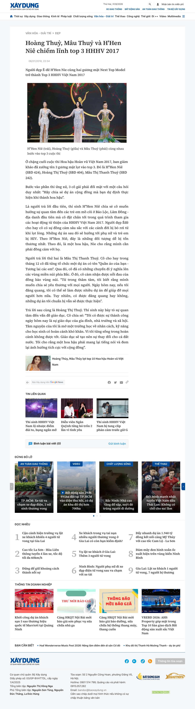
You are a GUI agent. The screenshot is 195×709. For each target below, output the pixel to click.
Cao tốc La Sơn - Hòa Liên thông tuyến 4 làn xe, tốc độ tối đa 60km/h (42, 554)
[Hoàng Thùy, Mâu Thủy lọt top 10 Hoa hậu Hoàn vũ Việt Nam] (38, 363)
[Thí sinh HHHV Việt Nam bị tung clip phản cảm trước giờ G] (112, 408)
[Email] (121, 382)
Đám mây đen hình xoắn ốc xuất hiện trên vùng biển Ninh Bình (158, 554)
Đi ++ (155, 16)
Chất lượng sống (83, 16)
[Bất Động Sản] (148, 676)
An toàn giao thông (153, 9)
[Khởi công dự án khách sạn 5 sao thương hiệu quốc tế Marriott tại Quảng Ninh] (34, 601)
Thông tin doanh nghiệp (33, 584)
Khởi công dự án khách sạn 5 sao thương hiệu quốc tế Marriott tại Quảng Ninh (34, 623)
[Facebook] (109, 382)
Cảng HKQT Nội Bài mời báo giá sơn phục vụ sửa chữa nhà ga (74, 621)
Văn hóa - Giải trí (103, 16)
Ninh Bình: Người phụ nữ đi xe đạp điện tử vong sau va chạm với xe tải (101, 570)
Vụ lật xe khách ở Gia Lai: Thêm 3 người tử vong (97, 554)
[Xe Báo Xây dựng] (175, 676)
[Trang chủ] (11, 16)
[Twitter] (115, 382)
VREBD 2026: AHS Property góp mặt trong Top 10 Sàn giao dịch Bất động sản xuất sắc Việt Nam (159, 625)
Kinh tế (55, 16)
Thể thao (120, 16)
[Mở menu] (183, 16)
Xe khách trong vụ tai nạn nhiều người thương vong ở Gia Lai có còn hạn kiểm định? (101, 537)
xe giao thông (114, 9)
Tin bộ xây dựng (176, 9)
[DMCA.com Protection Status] (161, 692)
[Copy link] (127, 382)
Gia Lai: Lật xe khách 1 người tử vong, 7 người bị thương (157, 570)
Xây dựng (29, 16)
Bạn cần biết (24, 645)
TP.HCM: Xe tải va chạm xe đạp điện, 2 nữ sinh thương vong (34, 504)
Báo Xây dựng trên (40, 382)
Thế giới (145, 16)
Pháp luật (66, 16)
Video (162, 16)
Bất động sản (132, 9)
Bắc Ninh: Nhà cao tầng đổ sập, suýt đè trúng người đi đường (118, 504)
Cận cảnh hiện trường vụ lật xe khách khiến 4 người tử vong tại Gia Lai (42, 537)
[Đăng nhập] (158, 4)
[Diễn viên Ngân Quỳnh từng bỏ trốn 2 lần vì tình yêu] (77, 408)
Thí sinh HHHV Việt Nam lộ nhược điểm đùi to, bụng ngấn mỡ (41, 426)
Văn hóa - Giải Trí (38, 33)
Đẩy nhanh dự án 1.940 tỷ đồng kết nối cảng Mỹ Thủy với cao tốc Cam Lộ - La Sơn (155, 537)
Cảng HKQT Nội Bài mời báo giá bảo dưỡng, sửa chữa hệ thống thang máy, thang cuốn (118, 623)
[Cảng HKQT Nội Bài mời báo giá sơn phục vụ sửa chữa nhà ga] (76, 601)
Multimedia (174, 16)
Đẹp (58, 33)
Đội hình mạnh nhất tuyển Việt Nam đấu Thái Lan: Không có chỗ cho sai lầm (161, 502)
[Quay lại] (27, 382)
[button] (93, 515)
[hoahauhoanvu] (77, 113)
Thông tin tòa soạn (170, 661)
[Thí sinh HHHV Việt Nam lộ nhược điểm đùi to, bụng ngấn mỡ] (41, 408)
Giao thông (43, 16)
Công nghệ (133, 16)
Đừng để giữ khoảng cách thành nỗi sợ (40, 570)
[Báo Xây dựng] (24, 6)
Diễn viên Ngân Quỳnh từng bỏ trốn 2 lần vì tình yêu (76, 426)
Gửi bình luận (117, 443)
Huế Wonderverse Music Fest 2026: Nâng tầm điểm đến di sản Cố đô (79, 645)
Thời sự (18, 16)
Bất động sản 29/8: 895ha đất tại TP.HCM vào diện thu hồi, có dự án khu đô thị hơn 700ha (76, 500)
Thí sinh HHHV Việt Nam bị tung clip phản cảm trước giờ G (112, 426)
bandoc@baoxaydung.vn (92, 690)
